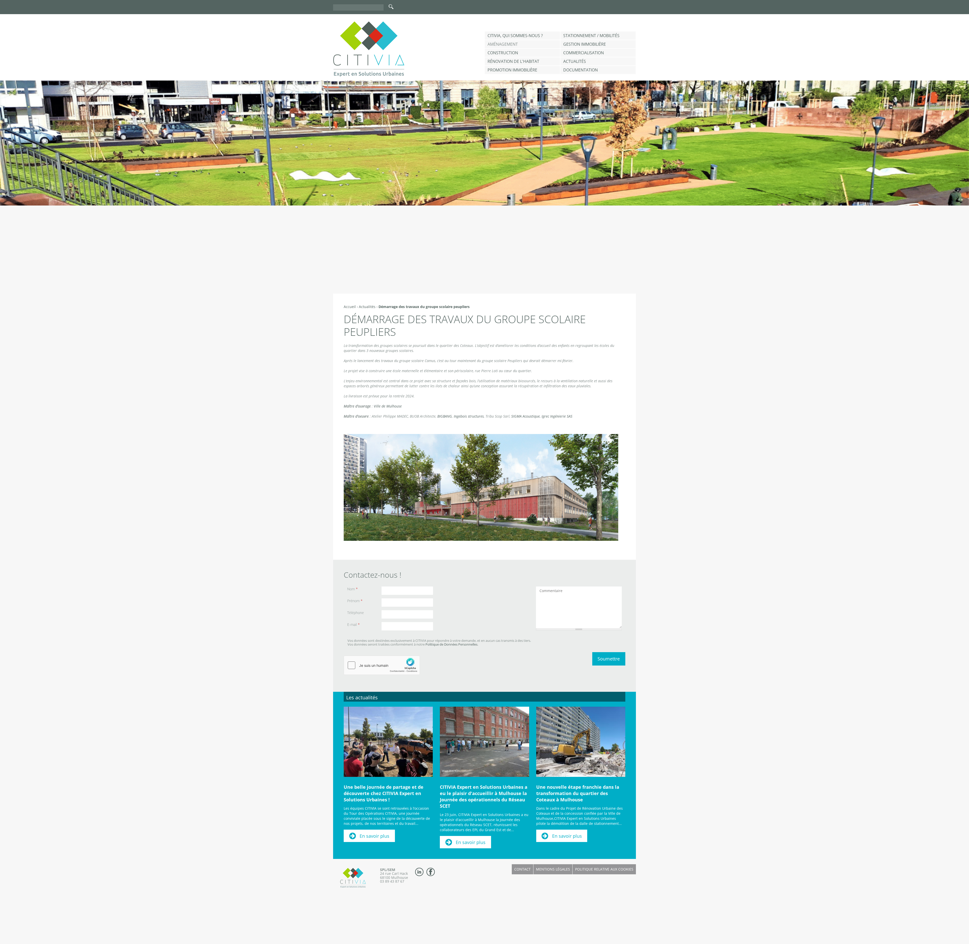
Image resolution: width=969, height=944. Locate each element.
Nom (352, 588)
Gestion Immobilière (584, 44)
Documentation (580, 70)
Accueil (350, 306)
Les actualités (362, 697)
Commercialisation (583, 53)
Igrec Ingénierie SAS (557, 416)
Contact (522, 869)
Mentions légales (553, 869)
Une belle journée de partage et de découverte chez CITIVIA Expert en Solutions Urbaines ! (383, 793)
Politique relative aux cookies (604, 869)
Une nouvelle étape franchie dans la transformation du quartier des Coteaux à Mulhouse (577, 793)
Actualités (574, 61)
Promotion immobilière (512, 70)
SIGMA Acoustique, (526, 416)
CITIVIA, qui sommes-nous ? (515, 35)
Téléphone (355, 612)
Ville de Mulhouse (388, 406)
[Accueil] (369, 49)
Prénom (355, 600)
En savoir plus (374, 836)
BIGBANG (444, 416)
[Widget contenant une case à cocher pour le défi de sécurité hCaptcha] (382, 665)
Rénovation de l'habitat (513, 61)
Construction (503, 53)
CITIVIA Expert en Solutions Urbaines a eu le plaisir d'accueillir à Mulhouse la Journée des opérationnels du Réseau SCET (483, 796)
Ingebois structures (469, 416)
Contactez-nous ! (372, 575)
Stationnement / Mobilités (591, 35)
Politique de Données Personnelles (451, 644)
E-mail (353, 624)
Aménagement (503, 44)
